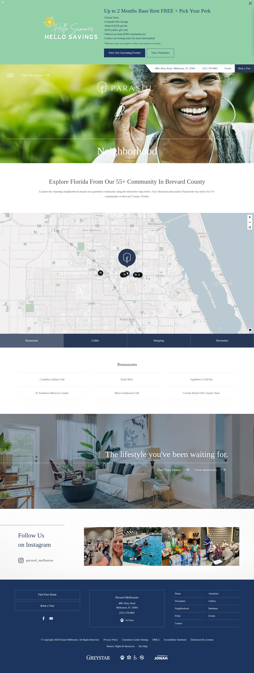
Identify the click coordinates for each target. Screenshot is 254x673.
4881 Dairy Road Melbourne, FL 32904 (127, 588)
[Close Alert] (250, 4)
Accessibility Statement (175, 622)
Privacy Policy (111, 622)
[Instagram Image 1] (103, 529)
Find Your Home (32, 58)
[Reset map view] (249, 210)
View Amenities (206, 453)
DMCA (155, 622)
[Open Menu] (10, 58)
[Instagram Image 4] (220, 529)
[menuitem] (190, 576)
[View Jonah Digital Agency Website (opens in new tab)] (160, 641)
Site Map (143, 629)
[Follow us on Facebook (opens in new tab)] (43, 602)
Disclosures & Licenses (202, 622)
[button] (2, 2)
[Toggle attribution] (250, 313)
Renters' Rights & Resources (120, 629)
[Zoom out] (249, 205)
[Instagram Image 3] (181, 529)
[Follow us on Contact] (51, 602)
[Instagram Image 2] (142, 529)
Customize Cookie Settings (135, 622)
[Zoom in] (249, 200)
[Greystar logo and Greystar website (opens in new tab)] (98, 642)
